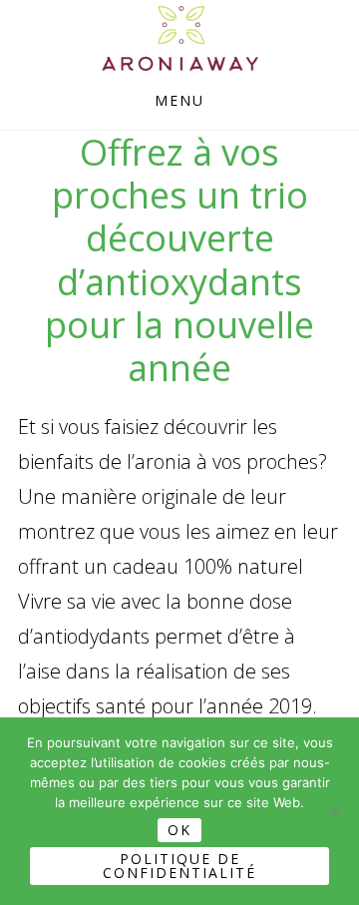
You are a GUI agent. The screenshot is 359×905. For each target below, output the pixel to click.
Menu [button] (179, 100)
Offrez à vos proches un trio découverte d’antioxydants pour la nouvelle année (179, 260)
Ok (179, 829)
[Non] (334, 811)
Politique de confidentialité (179, 865)
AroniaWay (179, 38)
